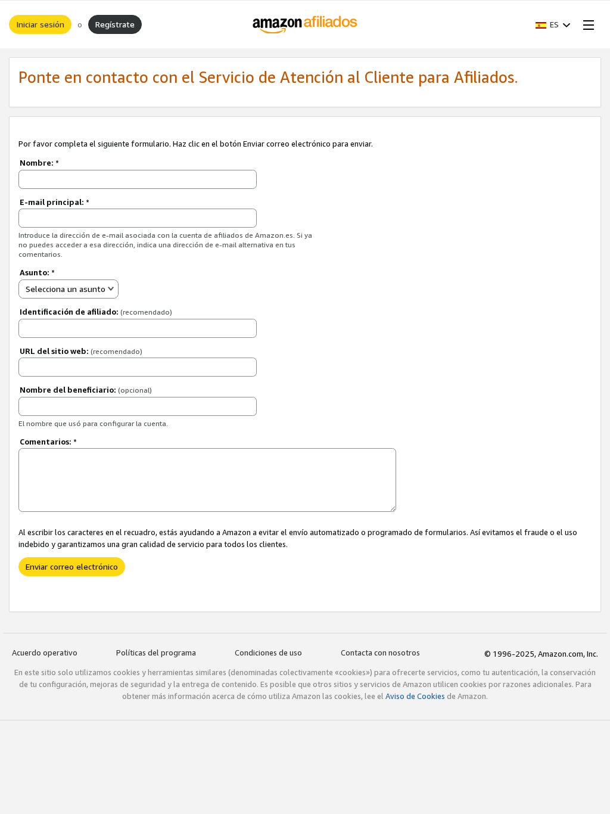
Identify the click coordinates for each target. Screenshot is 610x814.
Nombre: (39, 162)
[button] (553, 24)
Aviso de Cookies (415, 696)
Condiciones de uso (268, 652)
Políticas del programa (156, 652)
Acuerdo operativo (44, 652)
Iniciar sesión (40, 24)
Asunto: (37, 272)
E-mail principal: (54, 202)
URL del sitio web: (81, 351)
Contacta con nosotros (380, 652)
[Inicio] (305, 24)
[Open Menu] (586, 24)
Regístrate (115, 24)
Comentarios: (48, 441)
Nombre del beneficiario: (86, 389)
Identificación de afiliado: (96, 311)
